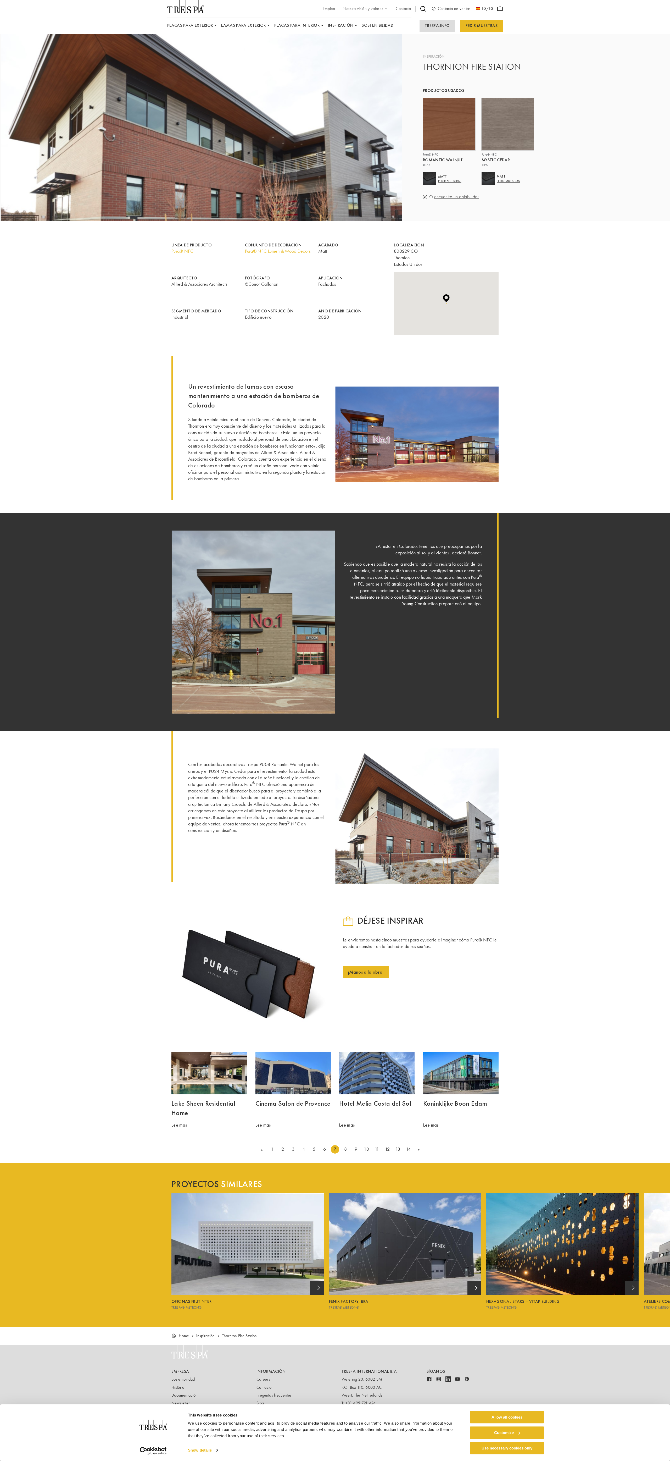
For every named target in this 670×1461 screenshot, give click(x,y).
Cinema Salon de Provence (293, 1103)
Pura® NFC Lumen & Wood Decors (278, 251)
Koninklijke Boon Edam (455, 1103)
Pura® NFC (182, 251)
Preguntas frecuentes (274, 1395)
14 (408, 1149)
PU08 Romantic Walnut (281, 764)
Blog (260, 1403)
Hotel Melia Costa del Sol (375, 1103)
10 (366, 1149)
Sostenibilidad (183, 1379)
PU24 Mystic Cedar (227, 771)
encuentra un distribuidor (456, 197)
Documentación (184, 1395)
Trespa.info (437, 25)
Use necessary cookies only (507, 1448)
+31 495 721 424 (360, 1403)
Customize (504, 1432)
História (178, 1387)
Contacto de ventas (454, 8)
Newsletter (180, 1403)
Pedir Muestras (482, 25)
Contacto (264, 1387)
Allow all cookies (507, 1417)
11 (377, 1149)
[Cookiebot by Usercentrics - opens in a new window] (153, 1451)
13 (397, 1149)
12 (387, 1149)
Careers (263, 1379)
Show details (200, 1450)
